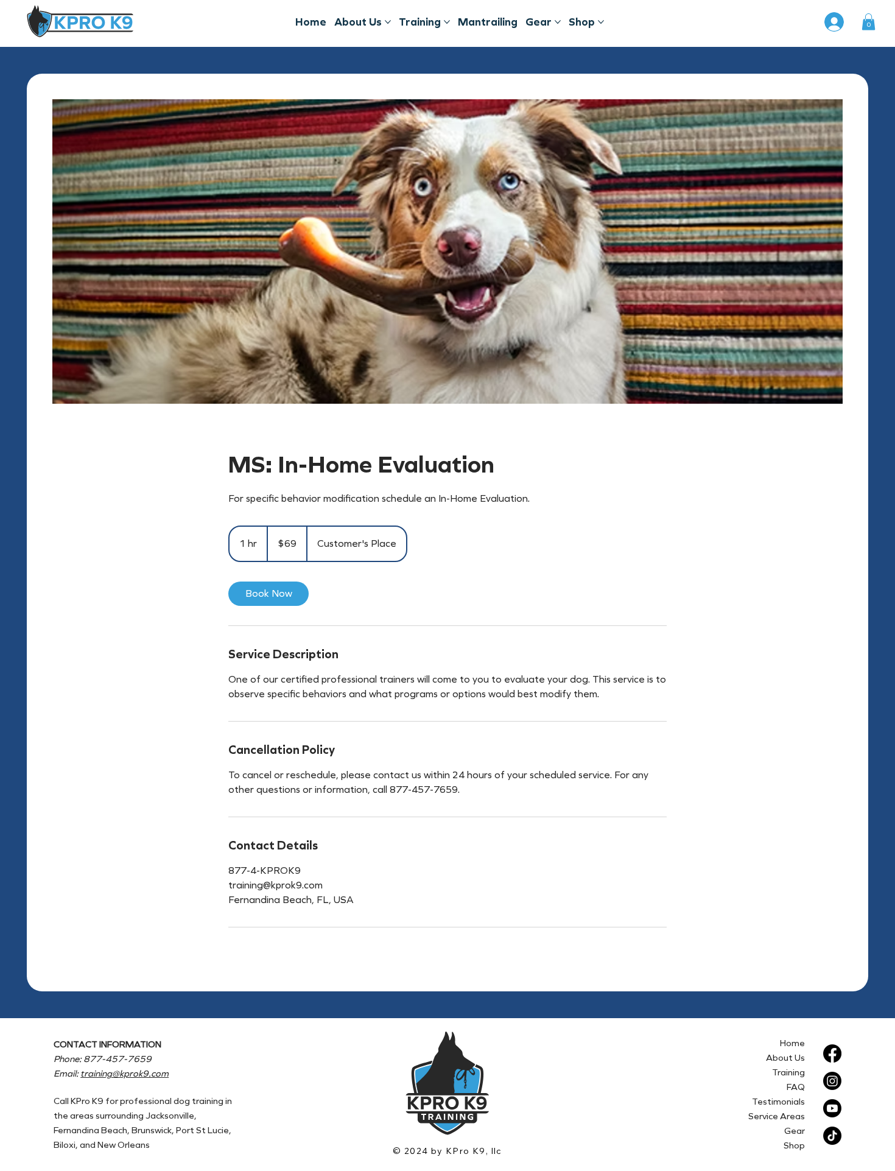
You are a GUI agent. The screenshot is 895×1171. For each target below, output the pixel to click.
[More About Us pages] (388, 22)
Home (792, 1043)
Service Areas (776, 1116)
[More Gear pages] (558, 22)
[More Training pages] (447, 22)
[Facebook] (832, 1053)
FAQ (796, 1086)
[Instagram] (832, 1081)
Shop (794, 1145)
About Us (785, 1057)
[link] (268, 594)
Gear (794, 1130)
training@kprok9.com (124, 1073)
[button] (869, 21)
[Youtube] (832, 1108)
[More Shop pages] (601, 22)
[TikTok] (832, 1136)
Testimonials (778, 1101)
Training (788, 1072)
